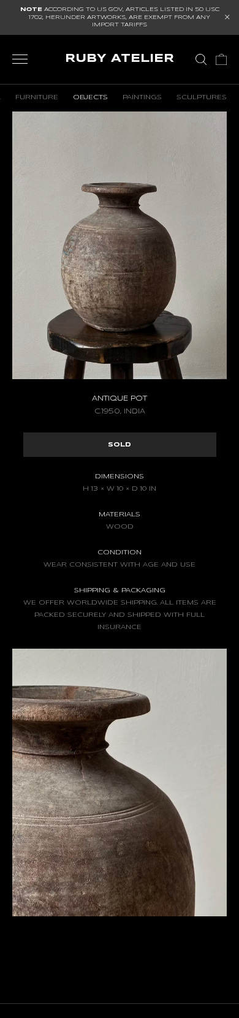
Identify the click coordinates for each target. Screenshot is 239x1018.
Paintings (142, 97)
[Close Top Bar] (227, 17)
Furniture (36, 97)
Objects (90, 97)
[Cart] (221, 59)
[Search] (201, 59)
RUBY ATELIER (119, 58)
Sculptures (201, 97)
